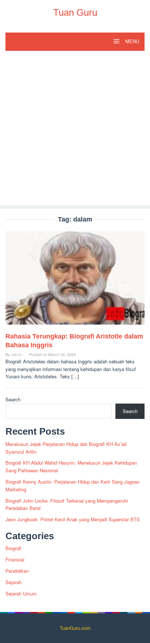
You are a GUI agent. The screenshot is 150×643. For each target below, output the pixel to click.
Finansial (14, 559)
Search (12, 399)
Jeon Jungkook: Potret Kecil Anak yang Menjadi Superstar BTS (72, 519)
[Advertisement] (75, 129)
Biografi (13, 548)
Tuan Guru (75, 12)
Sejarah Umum (21, 593)
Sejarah (13, 582)
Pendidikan (17, 570)
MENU (131, 41)
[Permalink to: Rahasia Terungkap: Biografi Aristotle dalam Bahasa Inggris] (75, 280)
